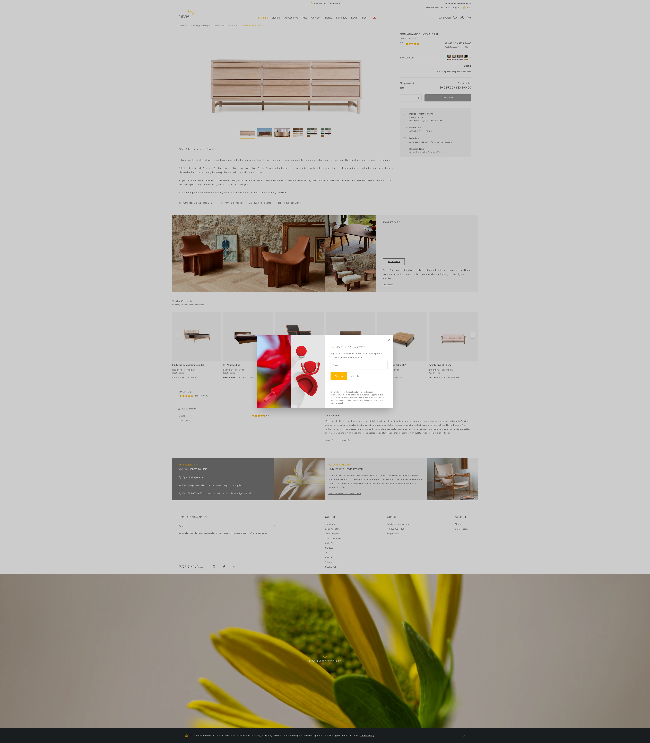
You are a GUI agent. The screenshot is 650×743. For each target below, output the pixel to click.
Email (335, 365)
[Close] (389, 340)
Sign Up (339, 376)
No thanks (354, 376)
